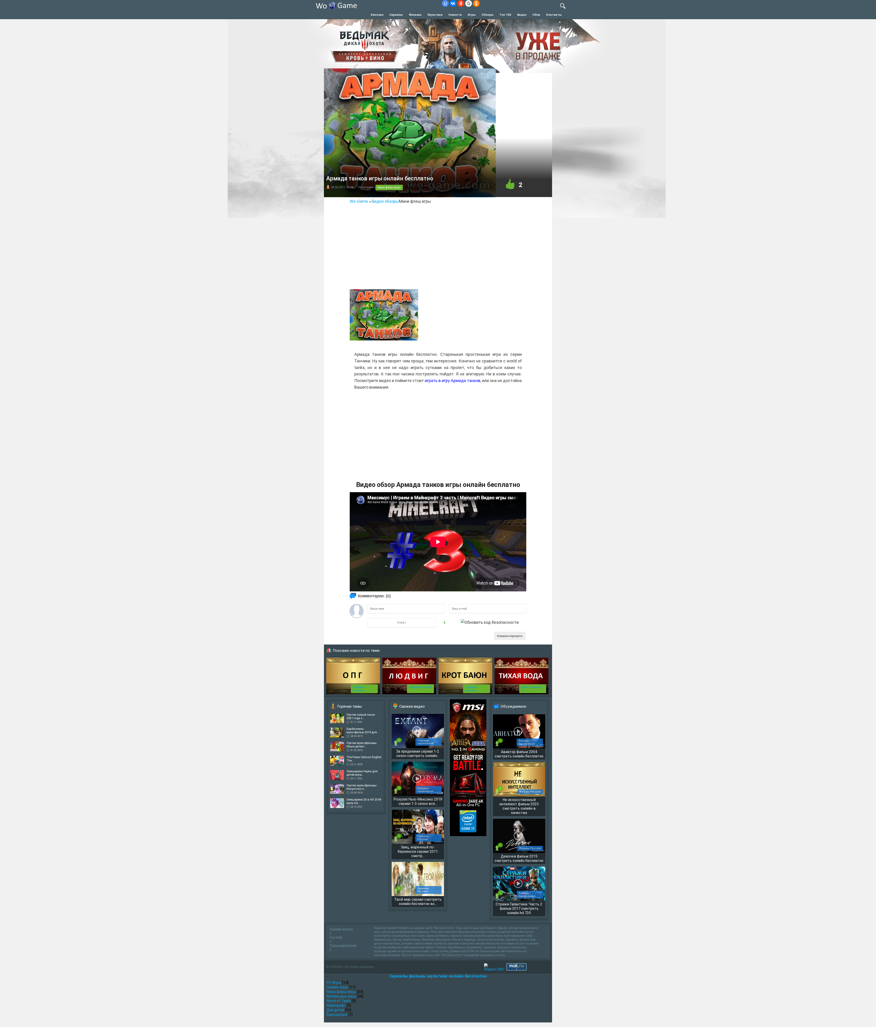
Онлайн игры (337, 987)
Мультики (435, 14)
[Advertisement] (438, 252)
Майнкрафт (336, 1005)
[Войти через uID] (445, 3)
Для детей (335, 1010)
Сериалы (396, 14)
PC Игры (334, 982)
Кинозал (377, 14)
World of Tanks (338, 1001)
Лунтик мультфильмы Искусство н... (362, 787)
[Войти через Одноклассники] (476, 3)
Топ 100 (505, 14)
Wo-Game (359, 201)
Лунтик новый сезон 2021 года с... (361, 716)
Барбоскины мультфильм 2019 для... (363, 730)
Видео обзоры (385, 201)
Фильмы (415, 14)
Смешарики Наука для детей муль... (362, 773)
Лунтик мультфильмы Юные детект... (362, 744)
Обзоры (487, 14)
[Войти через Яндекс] (460, 3)
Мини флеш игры (389, 187)
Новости (455, 14)
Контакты (554, 14)
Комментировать (510, 636)
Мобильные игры (341, 996)
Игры (472, 14)
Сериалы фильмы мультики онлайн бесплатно (438, 976)
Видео (522, 14)
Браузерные (337, 1014)
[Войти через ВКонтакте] (453, 3)
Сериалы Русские (359, 688)
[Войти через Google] (468, 3)
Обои (536, 14)
